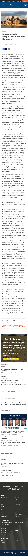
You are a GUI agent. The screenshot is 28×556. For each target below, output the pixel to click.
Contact (17, 497)
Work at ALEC (18, 504)
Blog (16, 512)
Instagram (3, 534)
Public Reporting (18, 499)
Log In (3, 1)
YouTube (17, 532)
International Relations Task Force (16, 326)
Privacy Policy (18, 502)
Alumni (2, 506)
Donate (25, 1)
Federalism (8, 322)
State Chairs (4, 502)
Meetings (17, 540)
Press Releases (5, 524)
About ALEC (4, 497)
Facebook (3, 530)
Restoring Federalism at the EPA (9, 380)
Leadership (3, 499)
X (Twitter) (3, 532)
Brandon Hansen (7, 43)
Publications (17, 516)
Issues (2, 512)
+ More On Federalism (8, 391)
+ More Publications (7, 475)
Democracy (8, 325)
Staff (2, 504)
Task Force (3, 514)
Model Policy (4, 516)
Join (2, 540)
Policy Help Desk (16, 1)
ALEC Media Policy (19, 522)
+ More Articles (6, 449)
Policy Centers (18, 514)
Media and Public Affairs (6, 522)
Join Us (8, 1)
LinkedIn (16, 530)
